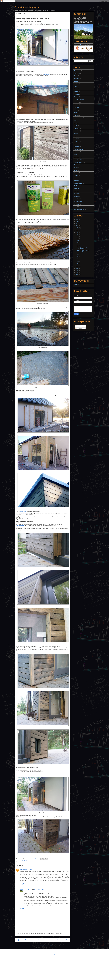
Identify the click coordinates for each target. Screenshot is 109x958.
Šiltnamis (76, 180)
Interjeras (76, 102)
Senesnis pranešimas (63, 940)
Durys (75, 86)
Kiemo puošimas (78, 117)
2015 (77, 272)
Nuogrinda (76, 128)
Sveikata (76, 175)
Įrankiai (76, 104)
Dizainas (76, 83)
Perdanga (76, 141)
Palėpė (76, 133)
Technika (76, 188)
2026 (77, 219)
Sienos (76, 164)
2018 (77, 266)
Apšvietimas (77, 70)
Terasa (76, 191)
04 (78, 256)
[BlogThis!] (43, 859)
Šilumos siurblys (78, 183)
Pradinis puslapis (43, 940)
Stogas (76, 172)
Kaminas (76, 107)
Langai (76, 123)
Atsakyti (22, 884)
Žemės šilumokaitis (79, 209)
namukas (46, 74)
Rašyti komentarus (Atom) (46, 945)
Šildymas (76, 178)
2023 (77, 225)
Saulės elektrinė (78, 159)
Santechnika (77, 157)
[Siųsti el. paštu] (41, 859)
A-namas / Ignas (28, 889)
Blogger (56, 954)
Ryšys (75, 154)
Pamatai (76, 136)
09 (78, 240)
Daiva (21, 869)
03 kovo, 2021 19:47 (27, 869)
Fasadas (22, 861)
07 (78, 245)
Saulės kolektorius (78, 162)
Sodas (75, 170)
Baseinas (76, 78)
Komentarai (79, 328)
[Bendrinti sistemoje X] (44, 859)
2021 (77, 230)
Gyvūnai (76, 97)
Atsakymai (23, 887)
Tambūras (26, 861)
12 (78, 236)
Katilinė (76, 110)
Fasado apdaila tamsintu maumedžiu (83, 251)
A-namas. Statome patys (27, 7)
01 (78, 263)
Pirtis (75, 144)
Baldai (75, 76)
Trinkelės (76, 193)
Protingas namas (78, 149)
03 (78, 259)
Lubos (75, 125)
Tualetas (76, 196)
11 (78, 238)
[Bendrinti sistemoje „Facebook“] (46, 859)
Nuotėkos (76, 130)
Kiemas (76, 115)
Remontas (76, 151)
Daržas (76, 81)
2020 (77, 232)
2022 (77, 228)
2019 (77, 234)
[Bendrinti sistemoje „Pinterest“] (47, 859)
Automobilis (77, 73)
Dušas (75, 89)
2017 (77, 268)
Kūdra (75, 120)
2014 (77, 274)
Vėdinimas (76, 204)
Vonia (75, 206)
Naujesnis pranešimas (22, 940)
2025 (77, 221)
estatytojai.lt (77, 284)
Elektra (76, 91)
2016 (77, 270)
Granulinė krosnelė (79, 99)
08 (78, 243)
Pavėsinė (76, 138)
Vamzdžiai (76, 199)
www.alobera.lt (29, 166)
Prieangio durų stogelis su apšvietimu (83, 247)
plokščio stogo (23, 511)
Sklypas (76, 167)
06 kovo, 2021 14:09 (38, 889)
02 (78, 261)
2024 (77, 223)
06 (78, 254)
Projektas (76, 146)
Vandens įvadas (78, 201)
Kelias (75, 112)
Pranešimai (79, 326)
